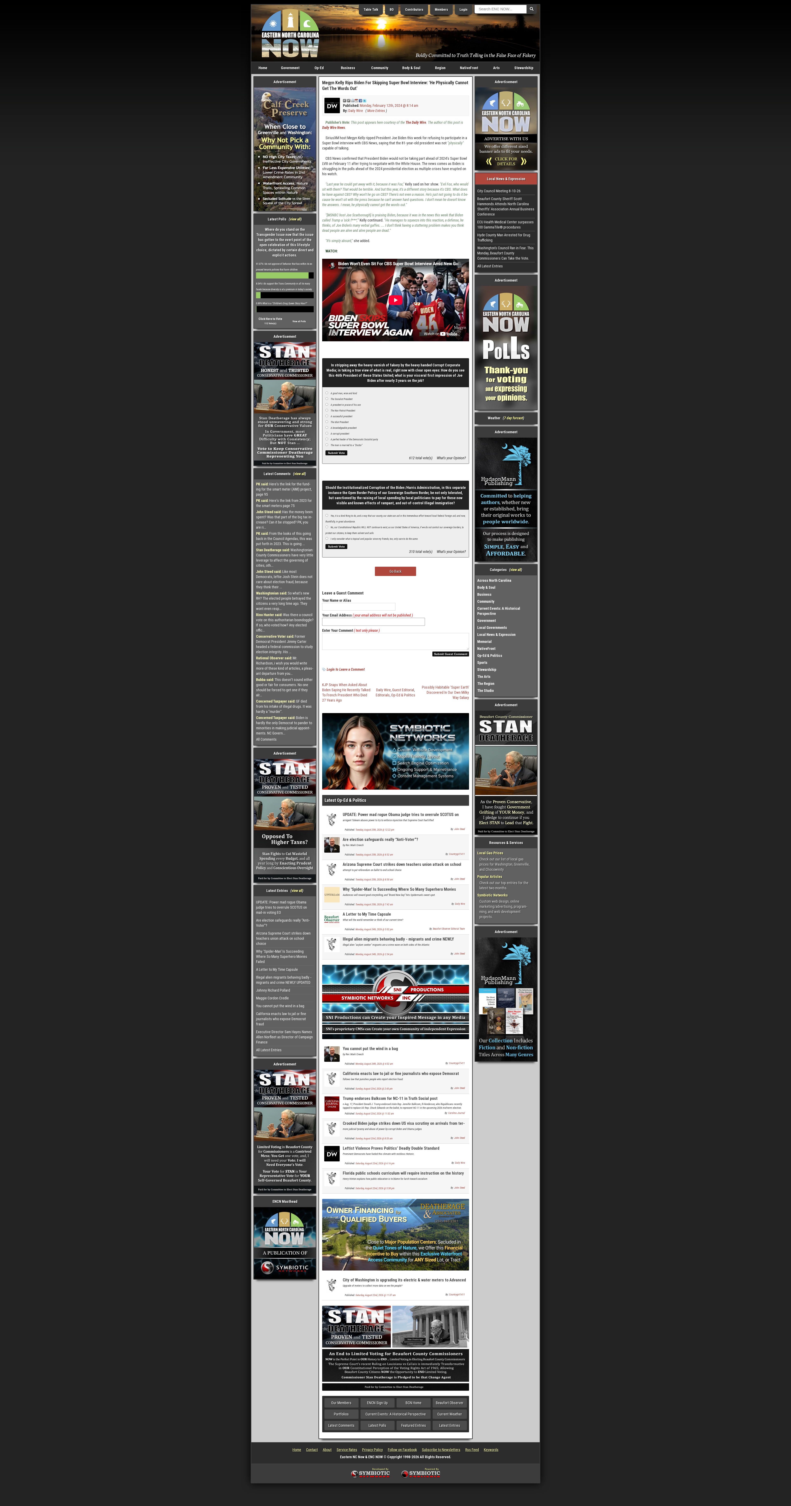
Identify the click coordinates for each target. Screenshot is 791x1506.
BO (392, 10)
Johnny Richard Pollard (273, 990)
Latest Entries (449, 1425)
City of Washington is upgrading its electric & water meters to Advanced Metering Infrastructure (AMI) (404, 1282)
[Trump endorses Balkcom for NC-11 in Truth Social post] (332, 1103)
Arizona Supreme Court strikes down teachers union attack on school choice (283, 938)
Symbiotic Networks (492, 895)
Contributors (414, 10)
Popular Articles (489, 876)
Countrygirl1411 (457, 854)
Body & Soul (411, 68)
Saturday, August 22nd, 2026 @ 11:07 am (376, 1295)
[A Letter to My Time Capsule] (332, 919)
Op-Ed (319, 68)
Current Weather (449, 1414)
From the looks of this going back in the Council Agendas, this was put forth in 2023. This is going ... (284, 538)
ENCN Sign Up (377, 1403)
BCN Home (413, 1403)
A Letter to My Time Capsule (277, 969)
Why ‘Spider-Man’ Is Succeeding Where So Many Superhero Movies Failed (281, 956)
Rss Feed (472, 1450)
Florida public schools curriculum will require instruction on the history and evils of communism (403, 1175)
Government (290, 68)
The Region (485, 683)
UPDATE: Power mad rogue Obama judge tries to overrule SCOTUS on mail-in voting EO (281, 907)
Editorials (383, 695)
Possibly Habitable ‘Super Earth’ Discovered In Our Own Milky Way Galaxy (445, 692)
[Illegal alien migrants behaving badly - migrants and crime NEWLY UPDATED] (332, 944)
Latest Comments (341, 1425)
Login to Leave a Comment (346, 669)
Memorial (484, 641)
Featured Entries (413, 1425)
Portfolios (341, 1414)
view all (295, 219)
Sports (482, 662)
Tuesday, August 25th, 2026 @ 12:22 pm (375, 829)
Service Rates (347, 1450)
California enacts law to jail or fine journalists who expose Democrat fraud (281, 1019)
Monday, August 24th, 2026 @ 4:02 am (374, 1063)
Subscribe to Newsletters (441, 1450)
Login (463, 10)
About (327, 1450)
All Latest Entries (269, 1050)
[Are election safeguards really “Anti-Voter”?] (332, 844)
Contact (312, 1450)
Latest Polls (377, 1425)
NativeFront (469, 68)
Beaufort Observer (449, 1403)
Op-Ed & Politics (403, 695)
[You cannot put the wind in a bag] (332, 1053)
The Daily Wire (416, 122)
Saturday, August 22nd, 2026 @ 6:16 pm (375, 1163)
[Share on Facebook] (360, 100)
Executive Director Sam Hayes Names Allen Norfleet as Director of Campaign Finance (284, 1037)
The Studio (485, 690)
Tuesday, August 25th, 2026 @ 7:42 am (374, 904)
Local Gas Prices (490, 853)
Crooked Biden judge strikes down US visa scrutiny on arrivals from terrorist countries (404, 1126)
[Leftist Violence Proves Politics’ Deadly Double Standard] (332, 1153)
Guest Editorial (403, 690)
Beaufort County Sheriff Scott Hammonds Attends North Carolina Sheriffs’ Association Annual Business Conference (505, 206)
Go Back (395, 571)
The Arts (483, 676)
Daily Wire (355, 110)
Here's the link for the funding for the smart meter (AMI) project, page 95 (284, 489)
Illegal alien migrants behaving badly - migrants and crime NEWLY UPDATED (283, 980)
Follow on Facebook (402, 1450)
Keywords (491, 1450)
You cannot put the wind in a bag (280, 1006)
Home (263, 68)
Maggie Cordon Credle (272, 998)
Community (379, 68)
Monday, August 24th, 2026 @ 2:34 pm (374, 954)
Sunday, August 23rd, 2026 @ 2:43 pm (374, 1088)
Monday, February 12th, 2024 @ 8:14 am (389, 105)
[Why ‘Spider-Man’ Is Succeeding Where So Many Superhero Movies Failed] (332, 894)
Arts (496, 68)
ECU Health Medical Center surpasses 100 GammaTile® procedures (505, 224)
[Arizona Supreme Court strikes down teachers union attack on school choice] (332, 869)
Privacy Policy (372, 1450)
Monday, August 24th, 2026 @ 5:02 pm (374, 929)
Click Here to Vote (270, 319)
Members (441, 10)
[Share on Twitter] (364, 100)
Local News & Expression (496, 634)
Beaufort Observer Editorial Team (449, 928)
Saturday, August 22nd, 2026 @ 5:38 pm (375, 1188)
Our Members (341, 1403)
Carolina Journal (456, 1113)
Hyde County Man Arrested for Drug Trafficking (503, 237)
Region (440, 68)
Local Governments (492, 627)
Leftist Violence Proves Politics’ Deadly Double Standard (391, 1148)
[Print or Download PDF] (354, 100)
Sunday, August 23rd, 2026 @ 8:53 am (374, 1138)
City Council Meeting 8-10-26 (499, 191)
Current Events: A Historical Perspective (395, 1414)
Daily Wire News (333, 127)
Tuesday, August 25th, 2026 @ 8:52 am (374, 854)
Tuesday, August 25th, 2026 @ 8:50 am (374, 879)
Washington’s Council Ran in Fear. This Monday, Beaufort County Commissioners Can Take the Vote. (505, 253)
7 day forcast (513, 418)
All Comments (266, 739)
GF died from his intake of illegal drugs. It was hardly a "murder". (284, 706)
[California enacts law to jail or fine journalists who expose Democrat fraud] (332, 1078)
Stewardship (523, 68)
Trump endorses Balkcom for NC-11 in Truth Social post (390, 1098)
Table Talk (371, 10)
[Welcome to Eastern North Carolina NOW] (290, 33)
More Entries (376, 110)
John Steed (459, 829)
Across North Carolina (494, 580)
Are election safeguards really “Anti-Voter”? (283, 923)
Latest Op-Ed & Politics (345, 800)
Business (348, 68)
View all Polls (299, 321)
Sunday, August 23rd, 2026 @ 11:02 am (375, 1113)
